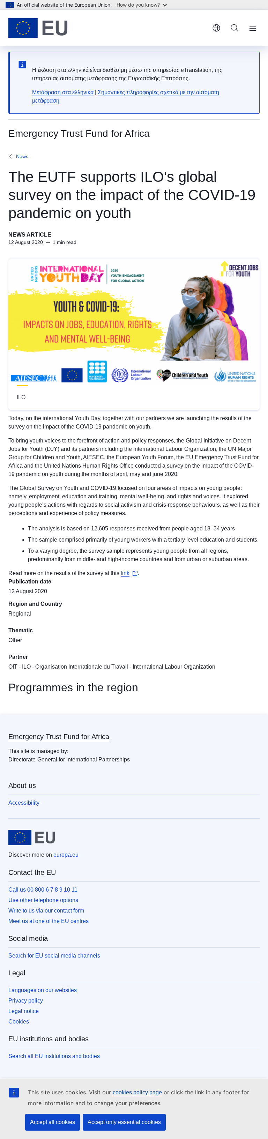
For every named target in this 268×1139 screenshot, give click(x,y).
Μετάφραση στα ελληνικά (63, 92)
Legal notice (23, 1011)
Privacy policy (25, 1001)
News (22, 156)
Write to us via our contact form (46, 911)
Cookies (18, 1022)
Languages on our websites (42, 990)
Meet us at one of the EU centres (48, 921)
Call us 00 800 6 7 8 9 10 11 (42, 890)
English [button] (216, 28)
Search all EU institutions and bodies (54, 1056)
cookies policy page (137, 1092)
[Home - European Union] (38, 28)
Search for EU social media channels (54, 956)
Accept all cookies (52, 1122)
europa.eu (66, 855)
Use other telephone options (43, 900)
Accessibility (23, 803)
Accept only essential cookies (124, 1122)
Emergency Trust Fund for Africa (58, 736)
